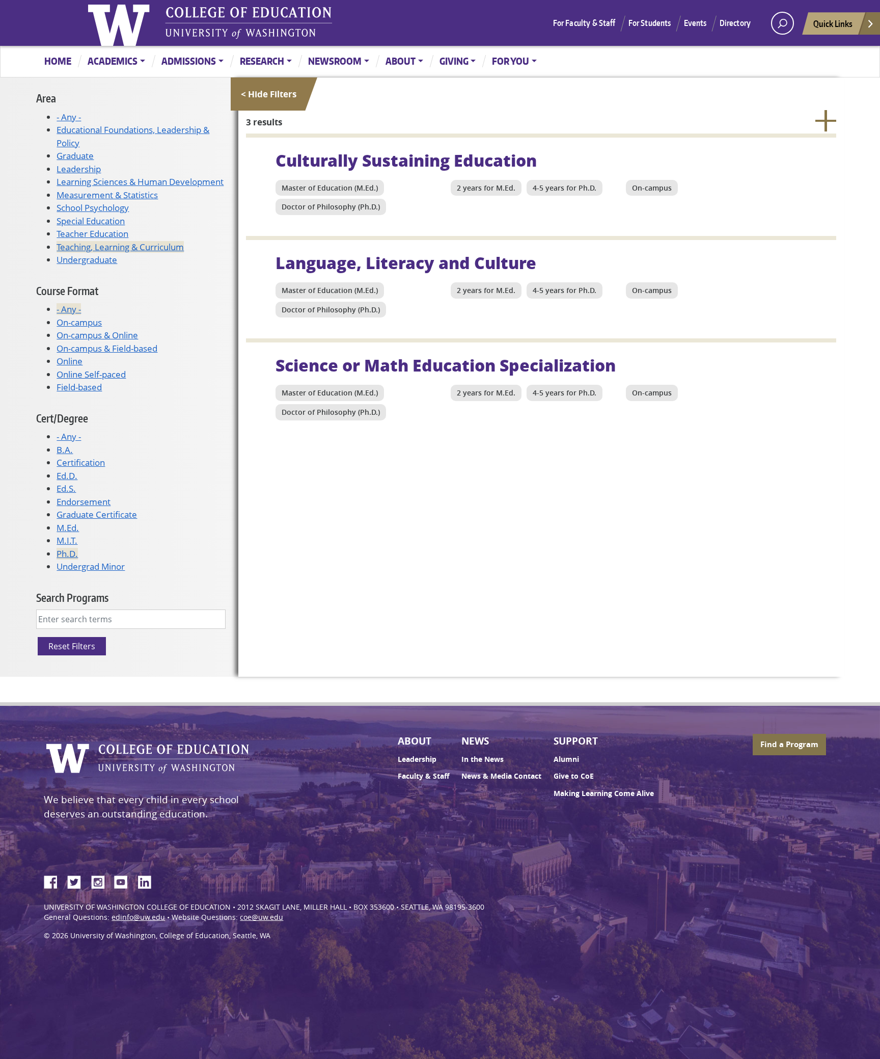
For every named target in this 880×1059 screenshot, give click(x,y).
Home (57, 61)
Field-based (79, 387)
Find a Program (789, 744)
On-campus (79, 322)
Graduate (75, 156)
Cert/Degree (62, 418)
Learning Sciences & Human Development (140, 182)
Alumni (566, 759)
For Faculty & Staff (584, 23)
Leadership (79, 169)
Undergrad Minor (91, 566)
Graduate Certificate (97, 514)
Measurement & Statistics (107, 195)
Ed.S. (66, 488)
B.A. (65, 450)
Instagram (101, 880)
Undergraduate (87, 260)
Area (46, 98)
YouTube (124, 880)
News (475, 741)
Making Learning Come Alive (604, 793)
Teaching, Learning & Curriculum (120, 247)
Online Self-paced (91, 374)
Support (576, 741)
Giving (454, 61)
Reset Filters (71, 646)
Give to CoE (574, 776)
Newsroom (335, 61)
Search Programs (72, 597)
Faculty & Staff (423, 776)
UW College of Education (248, 23)
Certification (81, 462)
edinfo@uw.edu (138, 917)
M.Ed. (68, 528)
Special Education (91, 221)
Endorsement (84, 502)
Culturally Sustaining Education (406, 160)
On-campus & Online (97, 335)
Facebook (54, 880)
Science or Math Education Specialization (446, 365)
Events (695, 23)
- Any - (69, 117)
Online (69, 361)
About (401, 61)
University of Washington (121, 23)
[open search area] (782, 23)
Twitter (78, 880)
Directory (735, 23)
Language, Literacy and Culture (406, 262)
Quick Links (833, 23)
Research (262, 61)
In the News (482, 759)
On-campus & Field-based (107, 348)
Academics (113, 61)
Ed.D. (67, 476)
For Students (649, 23)
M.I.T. (67, 540)
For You (510, 61)
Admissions (188, 61)
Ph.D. (67, 554)
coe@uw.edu (261, 917)
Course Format (67, 291)
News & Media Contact (501, 776)
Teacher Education (92, 234)
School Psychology (93, 208)
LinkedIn (148, 880)
